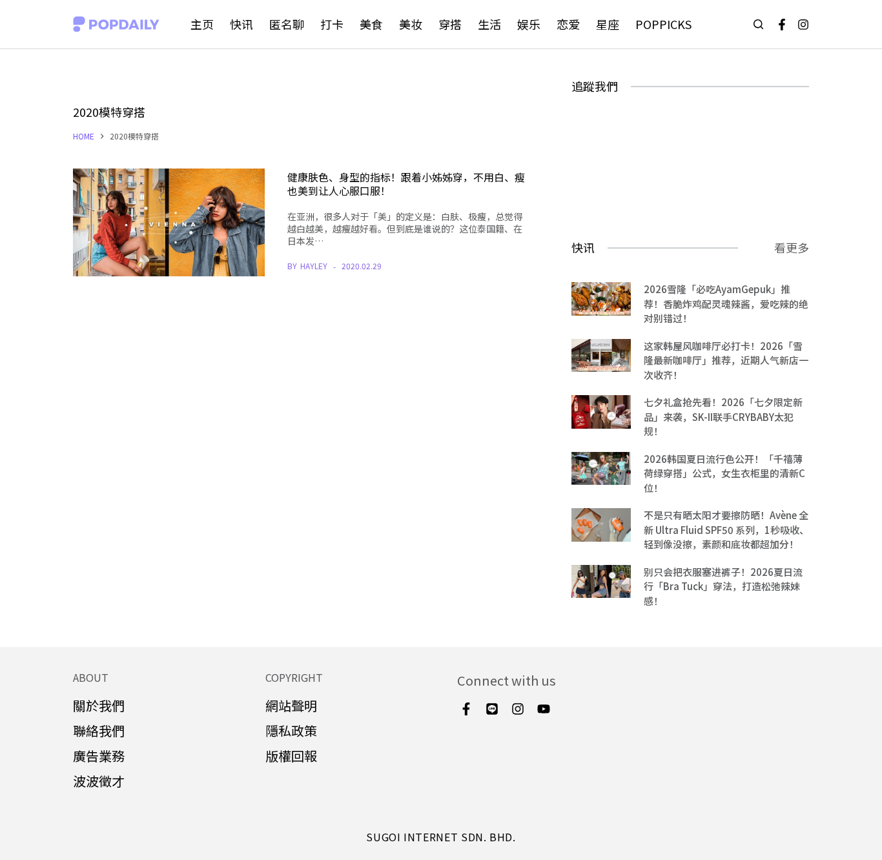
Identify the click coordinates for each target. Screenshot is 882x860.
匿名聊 (286, 23)
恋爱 (568, 23)
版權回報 (291, 755)
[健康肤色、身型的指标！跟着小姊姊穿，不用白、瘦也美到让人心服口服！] (169, 222)
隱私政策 (291, 730)
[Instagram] (803, 24)
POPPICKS (663, 23)
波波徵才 (99, 781)
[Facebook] (782, 24)
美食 (371, 23)
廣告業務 (99, 755)
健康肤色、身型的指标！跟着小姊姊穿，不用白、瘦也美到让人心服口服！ (406, 183)
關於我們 (99, 705)
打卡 (332, 23)
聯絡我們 (99, 730)
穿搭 (450, 23)
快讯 (241, 23)
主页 (202, 23)
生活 (489, 23)
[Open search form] (758, 24)
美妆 (410, 23)
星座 (607, 23)
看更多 (791, 247)
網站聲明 (291, 705)
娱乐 (528, 23)
